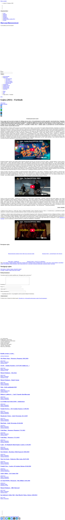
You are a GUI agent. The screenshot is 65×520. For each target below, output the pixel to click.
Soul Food (5, 89)
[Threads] (32, 113)
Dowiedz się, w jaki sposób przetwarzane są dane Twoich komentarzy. (33, 298)
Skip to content (4, 1)
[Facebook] (32, 105)
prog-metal (30, 263)
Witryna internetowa (5, 291)
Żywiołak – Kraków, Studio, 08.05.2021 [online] (10, 270)
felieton (6, 391)
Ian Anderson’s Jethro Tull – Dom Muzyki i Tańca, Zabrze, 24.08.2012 (19, 495)
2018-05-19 (3, 475)
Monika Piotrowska (4, 448)
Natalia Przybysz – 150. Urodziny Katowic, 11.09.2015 (15, 408)
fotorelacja (7, 356)
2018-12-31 (3, 447)
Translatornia (5, 84)
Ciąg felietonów (9, 78)
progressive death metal (37, 263)
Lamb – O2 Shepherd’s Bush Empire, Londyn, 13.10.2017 (16, 444)
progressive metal (46, 263)
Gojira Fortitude (54, 262)
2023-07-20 (3, 368)
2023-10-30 (3, 360)
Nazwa (2, 286)
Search (2, 71)
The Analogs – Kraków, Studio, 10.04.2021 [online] (11, 269)
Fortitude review (39, 262)
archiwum (3, 356)
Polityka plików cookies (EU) (9, 19)
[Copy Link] (32, 116)
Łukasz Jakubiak (4, 104)
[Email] (32, 107)
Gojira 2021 (48, 262)
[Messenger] (32, 108)
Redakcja (5, 14)
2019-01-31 (3, 439)
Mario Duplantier (13, 263)
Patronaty (5, 16)
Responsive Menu (4, 11)
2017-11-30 (3, 490)
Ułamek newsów (6, 85)
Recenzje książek (9, 82)
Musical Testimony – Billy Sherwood (10, 488)
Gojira (44, 262)
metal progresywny (24, 263)
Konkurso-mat (6, 86)
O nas (4, 13)
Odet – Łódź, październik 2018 (9, 387)
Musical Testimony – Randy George (10, 380)
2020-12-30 (3, 375)
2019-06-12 (3, 425)
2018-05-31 (3, 468)
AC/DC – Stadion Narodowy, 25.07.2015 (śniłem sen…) (15, 365)
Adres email (3, 289)
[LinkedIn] (32, 114)
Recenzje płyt (8, 83)
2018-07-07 (3, 461)
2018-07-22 (3, 454)
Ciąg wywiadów (9, 81)
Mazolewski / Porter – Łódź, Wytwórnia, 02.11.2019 (14, 416)
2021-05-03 (3, 102)
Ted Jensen (52, 263)
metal (18, 263)
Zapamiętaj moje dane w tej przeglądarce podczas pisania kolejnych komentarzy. (18, 293)
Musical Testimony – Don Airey (9, 373)
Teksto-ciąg (5, 77)
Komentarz (3, 284)
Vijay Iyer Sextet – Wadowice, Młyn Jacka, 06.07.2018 (15, 459)
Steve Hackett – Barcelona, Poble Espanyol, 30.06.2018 (15, 452)
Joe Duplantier (7, 263)
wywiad (6, 370)
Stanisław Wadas (4, 484)
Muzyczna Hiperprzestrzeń (9, 23)
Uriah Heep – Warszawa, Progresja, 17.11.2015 (13, 430)
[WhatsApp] (32, 110)
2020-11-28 (3, 382)
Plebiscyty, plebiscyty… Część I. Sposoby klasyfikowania (15, 394)
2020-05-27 (3, 389)
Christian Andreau (12, 262)
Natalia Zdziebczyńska (5, 390)
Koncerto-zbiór (6, 87)
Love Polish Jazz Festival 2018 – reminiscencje (13, 401)
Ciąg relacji (8, 79)
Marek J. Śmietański (5, 362)
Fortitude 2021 (25, 262)
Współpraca (5, 17)
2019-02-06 (3, 432)
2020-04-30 (3, 396)
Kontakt (4, 20)
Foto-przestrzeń (6, 76)
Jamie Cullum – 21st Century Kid (9, 473)
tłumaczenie (7, 471)
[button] (32, 348)
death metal (19, 262)
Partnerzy (5, 15)
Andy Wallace (6, 262)
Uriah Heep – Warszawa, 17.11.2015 (10, 437)
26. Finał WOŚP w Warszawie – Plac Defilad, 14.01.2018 (15, 480)
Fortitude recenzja (32, 262)
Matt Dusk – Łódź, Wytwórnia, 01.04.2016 (12, 423)
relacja (6, 363)
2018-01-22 (3, 483)
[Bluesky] (32, 111)
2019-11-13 (3, 411)
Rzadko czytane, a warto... (7, 353)
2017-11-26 (3, 497)
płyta (1, 96)
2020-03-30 (3, 404)
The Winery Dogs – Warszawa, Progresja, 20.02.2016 (14, 358)
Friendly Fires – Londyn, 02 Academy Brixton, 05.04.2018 (16, 466)
